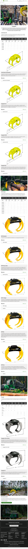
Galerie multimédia (10, 538)
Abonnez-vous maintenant (14, 525)
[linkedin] (6, 540)
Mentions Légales (21, 541)
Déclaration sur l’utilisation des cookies (14, 541)
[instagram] (3, 540)
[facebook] (1, 540)
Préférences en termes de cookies (14, 544)
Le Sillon (16, 536)
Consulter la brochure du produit (6, 502)
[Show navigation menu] (2, 1)
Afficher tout (24, 109)
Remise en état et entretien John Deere (4, 537)
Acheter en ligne (2, 535)
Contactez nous (6, 541)
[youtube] (4, 540)
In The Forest (16, 537)
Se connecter (25, 0)
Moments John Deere (24, 538)
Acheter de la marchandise (23, 535)
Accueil (1, 4)
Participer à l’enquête (14, 530)
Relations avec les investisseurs (10, 536)
